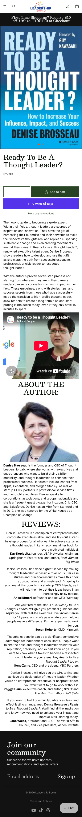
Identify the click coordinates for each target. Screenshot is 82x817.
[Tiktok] (41, 810)
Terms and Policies (41, 801)
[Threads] (48, 810)
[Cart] (77, 6)
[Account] (67, 6)
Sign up (66, 776)
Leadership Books (45, 792)
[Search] (14, 6)
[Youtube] (33, 810)
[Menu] (5, 6)
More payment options (41, 213)
